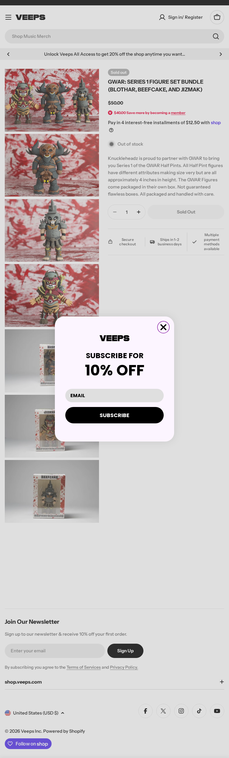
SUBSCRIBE (114, 415)
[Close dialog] (163, 327)
